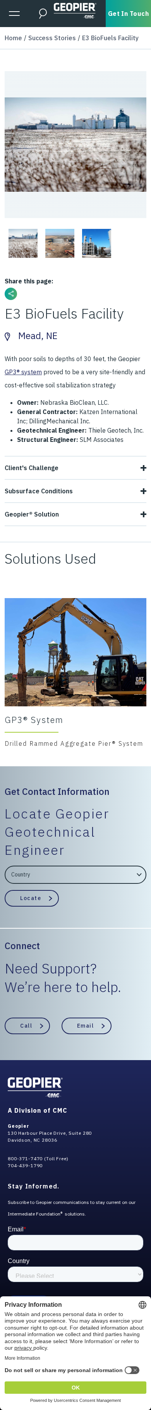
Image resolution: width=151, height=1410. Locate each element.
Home (13, 38)
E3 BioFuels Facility (110, 38)
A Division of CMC (37, 1110)
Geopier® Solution (32, 514)
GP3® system (23, 372)
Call (26, 1025)
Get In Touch (128, 13)
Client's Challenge (31, 468)
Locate (30, 898)
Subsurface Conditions (39, 491)
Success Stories (52, 38)
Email (85, 1025)
